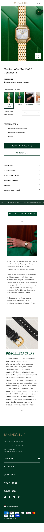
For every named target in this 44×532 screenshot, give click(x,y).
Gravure (10, 137)
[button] (5, 3)
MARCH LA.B (13, 518)
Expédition (7, 82)
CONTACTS (8, 458)
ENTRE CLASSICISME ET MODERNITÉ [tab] (24, 214)
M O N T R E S (9, 467)
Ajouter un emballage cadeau (17, 128)
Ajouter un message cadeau (17, 132)
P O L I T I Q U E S (10, 483)
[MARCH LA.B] (22, 3)
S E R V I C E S (9, 475)
